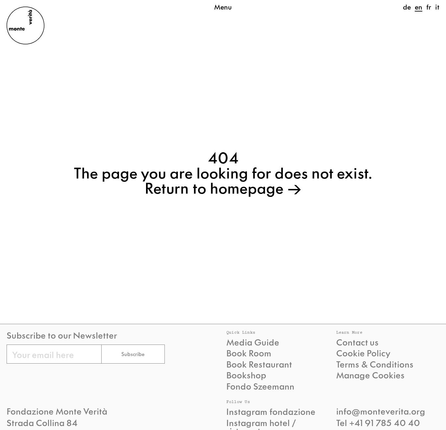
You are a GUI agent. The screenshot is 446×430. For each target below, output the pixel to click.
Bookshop (246, 374)
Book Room (248, 352)
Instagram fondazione (270, 411)
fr (428, 7)
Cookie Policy (363, 352)
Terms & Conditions (374, 364)
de (407, 7)
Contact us (357, 342)
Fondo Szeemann (260, 386)
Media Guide (252, 342)
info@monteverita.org (380, 410)
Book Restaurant (259, 364)
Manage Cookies (370, 374)
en (418, 7)
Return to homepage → (223, 187)
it (437, 7)
